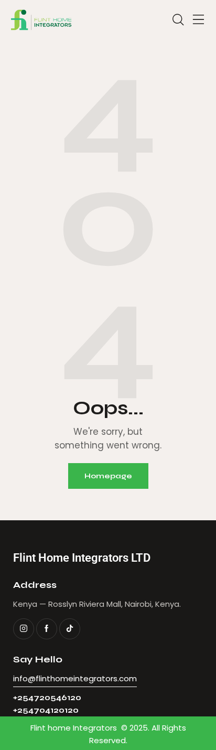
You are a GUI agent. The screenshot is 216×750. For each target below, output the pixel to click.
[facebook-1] (46, 628)
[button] (199, 19)
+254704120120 (46, 710)
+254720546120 (47, 698)
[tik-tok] (69, 628)
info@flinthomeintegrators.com (75, 678)
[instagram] (23, 628)
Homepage (108, 476)
